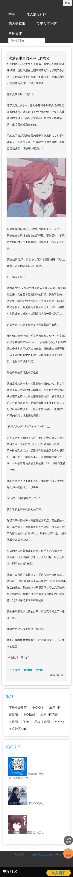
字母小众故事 (18, 707)
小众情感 (29, 714)
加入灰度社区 (36, 14)
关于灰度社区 (46, 23)
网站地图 (19, 854)
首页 (11, 14)
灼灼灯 (39, 670)
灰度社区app (17, 729)
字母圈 (13, 722)
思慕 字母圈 (42, 722)
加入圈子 (58, 872)
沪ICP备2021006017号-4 (45, 854)
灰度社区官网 (49, 714)
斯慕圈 (28, 670)
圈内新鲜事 (16, 23)
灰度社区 (55, 707)
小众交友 (15, 670)
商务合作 (15, 32)
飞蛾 (26, 722)
